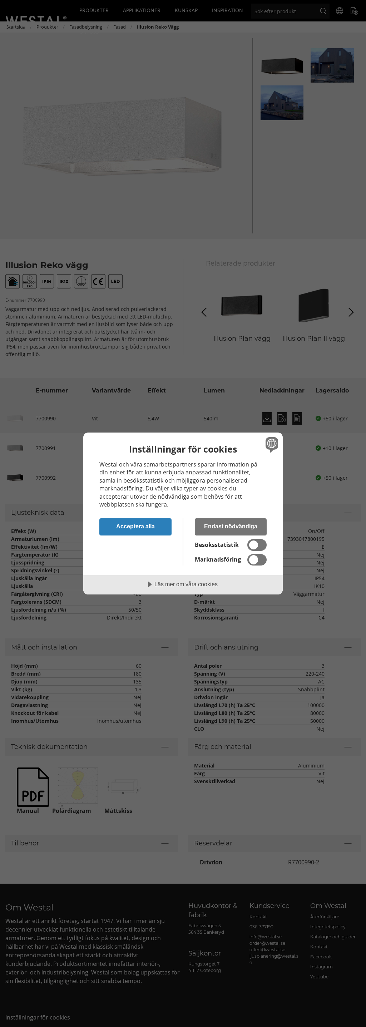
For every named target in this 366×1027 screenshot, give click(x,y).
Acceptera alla (135, 526)
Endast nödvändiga (230, 526)
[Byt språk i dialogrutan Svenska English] (271, 445)
